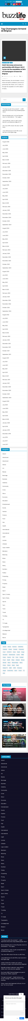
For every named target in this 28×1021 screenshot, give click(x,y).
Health (4, 526)
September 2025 (6, 181)
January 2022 (6, 340)
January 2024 (6, 253)
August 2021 (5, 358)
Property (4, 583)
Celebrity (4, 482)
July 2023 (5, 275)
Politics (4, 572)
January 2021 (6, 383)
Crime (4, 490)
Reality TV (5, 667)
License (4, 540)
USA (4, 673)
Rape (17, 665)
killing (13, 660)
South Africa (10, 670)
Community (5, 486)
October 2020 (6, 394)
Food (11, 62)
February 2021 (6, 379)
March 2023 (5, 289)
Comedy (15, 649)
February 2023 (6, 293)
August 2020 (5, 401)
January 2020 (6, 423)
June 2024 (5, 235)
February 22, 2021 (8, 76)
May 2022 (5, 325)
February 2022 (6, 336)
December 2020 (6, 386)
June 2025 (5, 192)
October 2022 (6, 307)
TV (3, 619)
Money (22, 660)
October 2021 (6, 350)
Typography (5, 626)
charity (10, 649)
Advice (4, 464)
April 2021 (5, 372)
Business (4, 479)
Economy (4, 497)
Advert (4, 454)
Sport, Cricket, (6, 594)
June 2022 (5, 322)
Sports (4, 601)
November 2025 (6, 174)
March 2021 (5, 376)
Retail (3, 587)
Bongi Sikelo (19, 697)
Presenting (5, 576)
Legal (3, 536)
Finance (4, 515)
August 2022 (5, 314)
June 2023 (5, 278)
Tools (3, 608)
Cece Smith (19, 712)
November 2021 (6, 347)
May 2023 (5, 282)
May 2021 (5, 368)
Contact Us (3, 1008)
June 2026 (5, 149)
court (4, 652)
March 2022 (5, 332)
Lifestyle (4, 544)
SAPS (14, 667)
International (5, 529)
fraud (4, 660)
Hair (3, 522)
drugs (22, 652)
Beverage (4, 475)
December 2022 (6, 300)
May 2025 (5, 195)
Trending (4, 616)
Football (21, 657)
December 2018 (6, 433)
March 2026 (5, 159)
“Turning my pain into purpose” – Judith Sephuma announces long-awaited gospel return (13, 110)
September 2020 (6, 397)
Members (4, 551)
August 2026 (5, 141)
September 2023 (6, 268)
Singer (4, 670)
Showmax (19, 667)
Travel (4, 612)
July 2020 (5, 404)
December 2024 (6, 214)
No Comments (9, 699)
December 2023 (6, 257)
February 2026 (6, 163)
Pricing (4, 580)
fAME (22, 654)
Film (13, 657)
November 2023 (6, 260)
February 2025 (6, 206)
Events (4, 508)
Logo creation (6, 547)
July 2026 (5, 145)
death (18, 652)
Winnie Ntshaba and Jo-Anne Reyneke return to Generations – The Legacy (13, 710)
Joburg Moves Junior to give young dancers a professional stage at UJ (13, 725)
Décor (4, 493)
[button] (23, 24)
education (5, 654)
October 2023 (6, 264)
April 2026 (5, 156)
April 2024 (5, 242)
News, (4, 565)
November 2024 (6, 217)
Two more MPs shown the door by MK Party (13, 740)
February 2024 (6, 250)
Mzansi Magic (15, 662)
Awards (4, 646)
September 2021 (6, 354)
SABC (10, 667)
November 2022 (6, 304)
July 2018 (5, 437)
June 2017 (5, 444)
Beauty (4, 472)
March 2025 (5, 203)
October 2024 (6, 221)
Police (4, 665)
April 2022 (5, 329)
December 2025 (6, 170)
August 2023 (5, 271)
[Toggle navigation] (26, 24)
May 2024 (5, 239)
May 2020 (5, 412)
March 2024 (5, 246)
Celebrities (20, 646)
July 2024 (5, 232)
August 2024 (5, 228)
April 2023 (5, 286)
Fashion (4, 511)
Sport (3, 590)
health (8, 660)
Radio (13, 665)
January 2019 (6, 430)
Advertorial (5, 457)
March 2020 (5, 419)
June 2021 (5, 365)
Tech (3, 605)
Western (4, 634)
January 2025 (6, 210)
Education (5, 500)
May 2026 (5, 152)
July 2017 (5, 441)
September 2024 (6, 224)
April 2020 (5, 415)
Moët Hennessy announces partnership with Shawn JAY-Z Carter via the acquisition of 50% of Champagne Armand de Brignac (14, 69)
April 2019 (5, 426)
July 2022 (5, 318)
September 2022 (6, 311)
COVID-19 (9, 652)
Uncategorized (6, 630)
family (4, 657)
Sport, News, (5, 598)
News (3, 562)
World (4, 637)
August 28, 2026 (9, 697)
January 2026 (6, 167)
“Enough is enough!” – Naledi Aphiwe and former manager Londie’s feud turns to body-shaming (13, 978)
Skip (17, 1018)
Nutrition (4, 569)
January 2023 (6, 296)
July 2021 (5, 361)
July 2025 (5, 188)
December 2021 (6, 343)
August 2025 (5, 185)
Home (2, 1005)
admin (16, 76)
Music (4, 558)
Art (3, 468)
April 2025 (5, 199)
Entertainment (6, 62)
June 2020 (5, 408)
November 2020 (6, 390)
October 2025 (6, 177)
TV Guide (4, 623)
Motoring (4, 554)
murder (4, 662)
